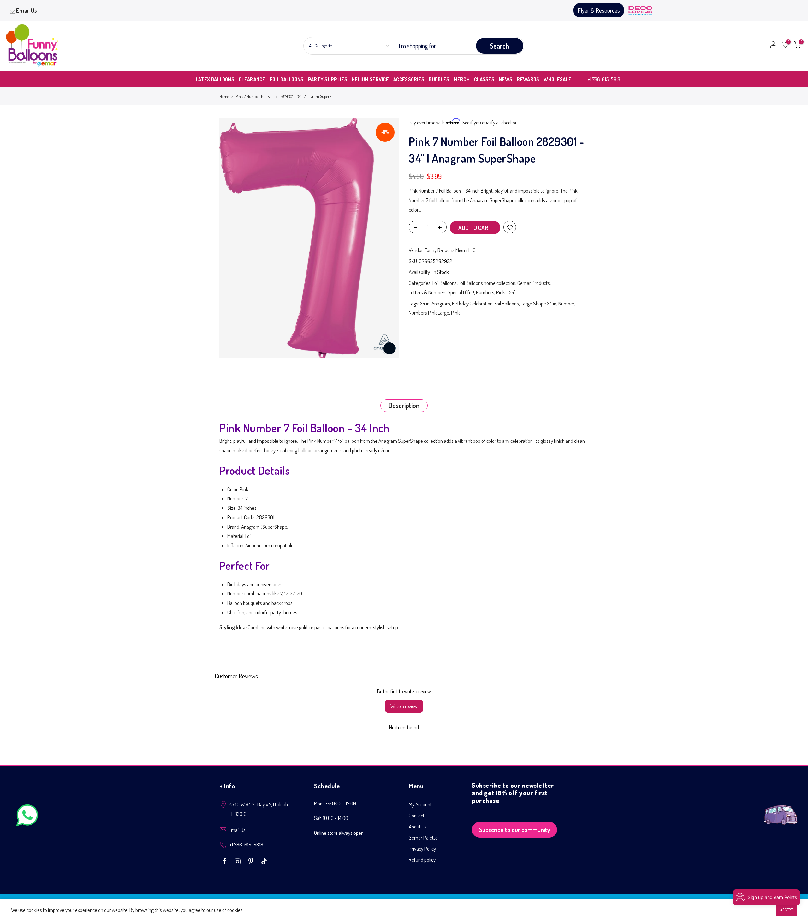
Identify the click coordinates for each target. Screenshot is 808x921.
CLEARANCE (252, 79)
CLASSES (484, 79)
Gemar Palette (423, 837)
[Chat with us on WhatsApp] (27, 816)
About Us (418, 826)
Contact (417, 815)
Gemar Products (533, 283)
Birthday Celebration (472, 303)
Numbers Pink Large (429, 312)
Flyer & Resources (599, 10)
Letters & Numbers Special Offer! (441, 292)
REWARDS (528, 79)
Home (224, 96)
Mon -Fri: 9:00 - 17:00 (335, 803)
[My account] (773, 46)
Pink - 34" (506, 292)
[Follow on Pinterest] (251, 860)
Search (499, 45)
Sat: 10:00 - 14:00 (331, 818)
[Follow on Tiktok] (264, 860)
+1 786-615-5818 (604, 79)
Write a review (404, 706)
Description (404, 405)
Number (566, 303)
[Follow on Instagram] (238, 860)
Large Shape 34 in (538, 303)
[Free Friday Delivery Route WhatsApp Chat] (781, 810)
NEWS (505, 79)
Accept (786, 909)
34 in (425, 303)
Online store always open (339, 832)
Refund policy (422, 859)
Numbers (485, 292)
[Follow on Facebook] (225, 860)
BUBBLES (439, 79)
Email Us (26, 10)
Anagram (440, 303)
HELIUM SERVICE (370, 79)
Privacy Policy (422, 848)
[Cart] (797, 46)
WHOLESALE (557, 79)
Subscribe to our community (514, 830)
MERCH (462, 79)
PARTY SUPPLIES (327, 79)
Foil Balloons (444, 283)
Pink (455, 312)
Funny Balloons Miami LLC (450, 250)
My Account (420, 804)
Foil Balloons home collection (487, 283)
